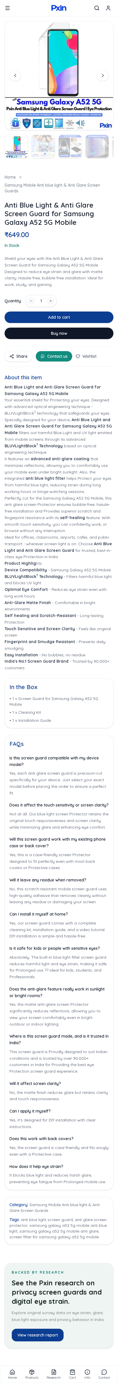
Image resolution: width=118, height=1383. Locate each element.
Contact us (57, 356)
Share (21, 356)
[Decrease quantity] (31, 300)
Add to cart (59, 317)
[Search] (97, 8)
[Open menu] (7, 8)
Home (10, 177)
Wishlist (89, 356)
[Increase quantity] (50, 300)
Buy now (59, 333)
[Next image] (103, 75)
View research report (37, 1335)
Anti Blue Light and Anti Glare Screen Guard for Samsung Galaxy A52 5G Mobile (58, 426)
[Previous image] (15, 75)
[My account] (108, 8)
